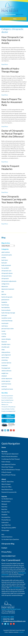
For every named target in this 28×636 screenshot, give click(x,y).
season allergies (6, 339)
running (3, 334)
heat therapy (5, 305)
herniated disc (5, 307)
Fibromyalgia (5, 530)
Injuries (4, 496)
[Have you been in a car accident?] (8, 425)
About (3, 479)
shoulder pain (5, 347)
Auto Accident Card (8, 556)
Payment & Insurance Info (9, 492)
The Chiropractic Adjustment (9, 454)
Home (3, 447)
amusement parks (6, 255)
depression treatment (7, 289)
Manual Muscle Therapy (8, 475)
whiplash (4, 376)
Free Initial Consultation (7, 398)
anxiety (3, 257)
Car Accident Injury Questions (10, 539)
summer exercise (6, 363)
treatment (4, 365)
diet (2, 291)
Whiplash (4, 504)
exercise (3, 294)
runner (3, 331)
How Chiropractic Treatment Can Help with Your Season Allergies (13, 199)
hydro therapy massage (8, 313)
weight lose (4, 373)
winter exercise (5, 381)
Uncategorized (5, 368)
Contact (4, 548)
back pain (4, 263)
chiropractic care (6, 270)
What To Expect (6, 484)
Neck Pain (4, 506)
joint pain (4, 315)
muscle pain (4, 323)
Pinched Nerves (6, 520)
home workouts (6, 310)
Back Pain (4, 509)
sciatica (3, 336)
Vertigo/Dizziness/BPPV (8, 528)
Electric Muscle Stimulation (9, 456)
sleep (3, 349)
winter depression (6, 378)
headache (4, 302)
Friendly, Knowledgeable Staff (8, 411)
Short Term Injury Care (6, 402)
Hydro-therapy (5, 461)
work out (4, 386)
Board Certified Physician (7, 400)
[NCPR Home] (7, 604)
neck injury (4, 326)
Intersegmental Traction (8, 464)
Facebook (2, 430)
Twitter (5, 430)
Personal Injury (5, 501)
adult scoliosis (5, 252)
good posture (5, 299)
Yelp (14, 430)
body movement (6, 265)
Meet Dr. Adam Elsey (7, 481)
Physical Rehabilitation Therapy (10, 469)
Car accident (5, 268)
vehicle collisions (6, 370)
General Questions (6, 537)
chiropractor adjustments (8, 281)
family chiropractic (6, 297)
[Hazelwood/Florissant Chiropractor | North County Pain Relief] (9, 7)
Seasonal (4, 341)
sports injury (5, 357)
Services (4, 451)
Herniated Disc (5, 517)
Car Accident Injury (7, 499)
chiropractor (5, 278)
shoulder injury (5, 344)
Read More (4, 64)
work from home (6, 384)
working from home (7, 389)
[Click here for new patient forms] (8, 420)
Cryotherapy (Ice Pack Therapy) (10, 459)
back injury (4, 260)
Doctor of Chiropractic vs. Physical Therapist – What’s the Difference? (12, 133)
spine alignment (6, 355)
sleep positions (5, 352)
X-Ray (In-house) (6, 472)
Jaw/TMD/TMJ (6, 525)
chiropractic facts (6, 276)
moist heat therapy (6, 320)
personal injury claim (7, 328)
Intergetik (21, 632)
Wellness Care (4, 404)
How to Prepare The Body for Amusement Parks (11, 102)
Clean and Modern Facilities (7, 409)
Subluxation (5, 522)
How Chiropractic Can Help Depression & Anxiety (12, 40)
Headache (4, 514)
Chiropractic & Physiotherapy (8, 406)
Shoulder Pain (5, 512)
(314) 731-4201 (19, 14)
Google (11, 430)
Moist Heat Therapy (7, 467)
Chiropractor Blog (7, 544)
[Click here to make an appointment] (8, 416)
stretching (4, 360)
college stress (5, 284)
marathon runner (6, 318)
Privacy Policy (6, 552)
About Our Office (6, 487)
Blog (3, 237)
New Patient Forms (7, 489)
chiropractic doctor (7, 273)
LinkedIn (8, 430)
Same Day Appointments (7, 395)
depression (4, 286)
